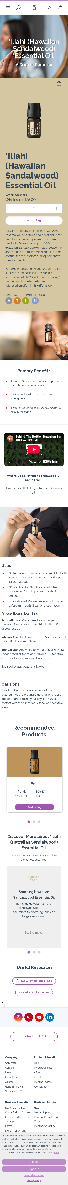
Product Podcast (43, 1081)
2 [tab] (34, 822)
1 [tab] (29, 822)
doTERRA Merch (14, 1086)
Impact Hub (11, 1077)
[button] (8, 300)
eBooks (38, 1072)
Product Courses (43, 1067)
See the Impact (34, 932)
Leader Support (42, 1112)
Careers (9, 1067)
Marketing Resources (35, 992)
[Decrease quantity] (11, 208)
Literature (39, 1077)
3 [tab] (39, 822)
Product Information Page (36, 980)
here (56, 1152)
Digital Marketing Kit (16, 1130)
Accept (34, 1161)
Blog (36, 1062)
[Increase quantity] (56, 208)
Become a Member (15, 1107)
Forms (8, 1125)
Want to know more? (34, 1175)
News (8, 1072)
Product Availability (44, 1125)
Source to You (13, 1091)
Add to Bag (34, 220)
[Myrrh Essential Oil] (34, 762)
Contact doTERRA (34, 1036)
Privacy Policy (34, 1180)
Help (36, 1107)
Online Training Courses (18, 1112)
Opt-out (34, 1169)
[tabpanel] (34, 779)
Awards (9, 1081)
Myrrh (34, 783)
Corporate (10, 1062)
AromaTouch (41, 1086)
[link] (50, 7)
